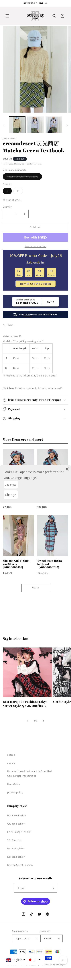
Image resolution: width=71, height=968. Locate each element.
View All (35, 588)
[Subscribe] (53, 888)
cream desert (10, 138)
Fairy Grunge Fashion (19, 831)
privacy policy (15, 792)
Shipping (17, 164)
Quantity (7, 206)
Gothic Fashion (15, 848)
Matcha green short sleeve (24, 177)
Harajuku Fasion (16, 815)
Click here (9, 388)
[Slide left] (4, 126)
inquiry (11, 763)
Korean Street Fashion (20, 865)
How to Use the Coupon (35, 283)
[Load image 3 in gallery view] (54, 124)
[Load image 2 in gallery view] (35, 124)
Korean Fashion (16, 856)
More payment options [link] (35, 246)
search (11, 754)
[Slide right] (67, 126)
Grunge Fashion (16, 823)
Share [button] (10, 325)
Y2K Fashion (14, 840)
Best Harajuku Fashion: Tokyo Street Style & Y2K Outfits (25, 704)
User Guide (13, 784)
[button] (7, 16)
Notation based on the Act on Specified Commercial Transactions (29, 773)
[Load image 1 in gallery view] (17, 124)
